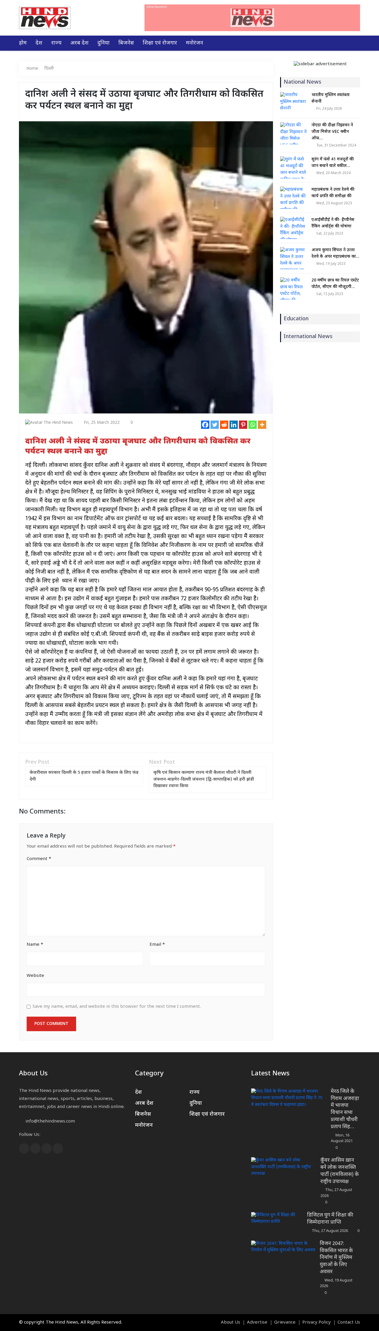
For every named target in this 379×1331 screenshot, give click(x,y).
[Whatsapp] (252, 425)
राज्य (56, 43)
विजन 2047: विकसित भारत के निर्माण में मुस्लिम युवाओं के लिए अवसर (336, 1258)
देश (39, 43)
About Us (230, 1322)
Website (35, 976)
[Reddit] (224, 425)
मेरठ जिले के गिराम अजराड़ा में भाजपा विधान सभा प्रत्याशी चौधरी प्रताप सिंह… (345, 1109)
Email (157, 945)
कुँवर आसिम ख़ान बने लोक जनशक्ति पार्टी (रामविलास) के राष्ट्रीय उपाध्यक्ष (339, 1171)
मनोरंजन (194, 43)
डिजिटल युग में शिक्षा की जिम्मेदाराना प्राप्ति (330, 1219)
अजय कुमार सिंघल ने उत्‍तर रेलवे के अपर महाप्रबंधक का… (335, 253)
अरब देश (79, 43)
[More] (262, 425)
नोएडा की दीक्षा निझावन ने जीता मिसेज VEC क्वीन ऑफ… (332, 131)
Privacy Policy (316, 1322)
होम (23, 43)
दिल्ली (49, 68)
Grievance (285, 1322)
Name (35, 945)
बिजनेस (126, 43)
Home (32, 68)
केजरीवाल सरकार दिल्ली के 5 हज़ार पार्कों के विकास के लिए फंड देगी (84, 776)
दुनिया (103, 43)
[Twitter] (215, 425)
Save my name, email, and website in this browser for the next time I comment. (117, 1007)
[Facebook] (205, 425)
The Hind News (58, 423)
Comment (39, 859)
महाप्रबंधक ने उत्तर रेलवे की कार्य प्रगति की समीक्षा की (332, 193)
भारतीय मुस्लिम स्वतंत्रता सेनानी (330, 98)
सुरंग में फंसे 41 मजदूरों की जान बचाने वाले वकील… (332, 163)
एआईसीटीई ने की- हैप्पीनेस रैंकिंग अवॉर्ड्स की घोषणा (332, 223)
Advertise (257, 1322)
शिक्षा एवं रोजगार (160, 43)
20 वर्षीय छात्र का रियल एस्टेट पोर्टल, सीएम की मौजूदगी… (335, 284)
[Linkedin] (233, 425)
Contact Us (349, 1322)
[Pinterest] (243, 425)
